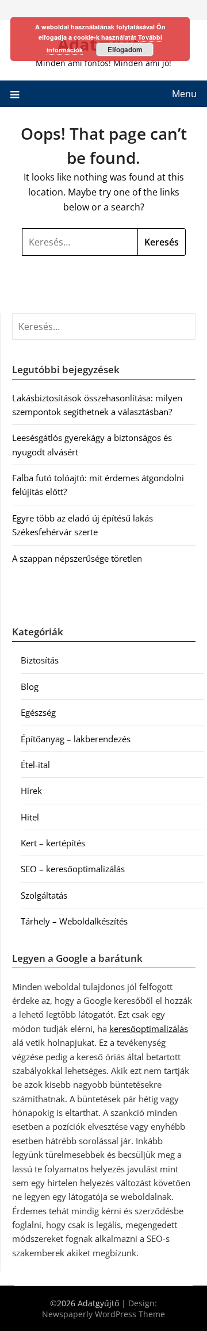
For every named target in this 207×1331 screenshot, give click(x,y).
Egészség (38, 712)
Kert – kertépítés (53, 843)
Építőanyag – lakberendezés (76, 739)
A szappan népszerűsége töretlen (77, 558)
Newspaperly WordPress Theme (103, 1314)
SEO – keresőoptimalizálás (73, 868)
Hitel (30, 817)
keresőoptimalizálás (148, 1028)
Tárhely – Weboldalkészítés (74, 921)
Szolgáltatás (44, 895)
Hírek (31, 790)
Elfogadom (125, 49)
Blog (30, 686)
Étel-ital (35, 764)
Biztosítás (40, 660)
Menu (184, 93)
